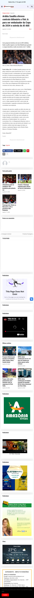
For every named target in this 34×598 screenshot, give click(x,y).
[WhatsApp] (24, 150)
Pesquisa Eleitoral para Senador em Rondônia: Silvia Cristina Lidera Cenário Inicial (8, 359)
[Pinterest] (27, 150)
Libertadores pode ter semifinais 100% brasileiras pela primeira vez (9, 187)
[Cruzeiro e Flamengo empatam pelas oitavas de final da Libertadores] (25, 178)
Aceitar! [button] (5, 595)
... (9, 161)
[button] (2, 6)
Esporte (12, 13)
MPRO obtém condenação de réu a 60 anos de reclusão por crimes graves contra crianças (24, 360)
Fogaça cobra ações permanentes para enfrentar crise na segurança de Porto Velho (7, 382)
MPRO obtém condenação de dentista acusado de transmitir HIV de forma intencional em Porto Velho (24, 382)
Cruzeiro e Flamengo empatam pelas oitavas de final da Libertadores (24, 186)
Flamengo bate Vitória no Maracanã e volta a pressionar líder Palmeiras (9, 207)
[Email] (3, 154)
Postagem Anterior (6, 234)
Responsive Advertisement (17, 37)
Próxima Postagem (27, 234)
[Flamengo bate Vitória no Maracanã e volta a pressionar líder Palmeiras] (9, 199)
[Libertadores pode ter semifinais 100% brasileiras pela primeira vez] (9, 178)
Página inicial (5, 13)
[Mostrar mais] (7, 154)
